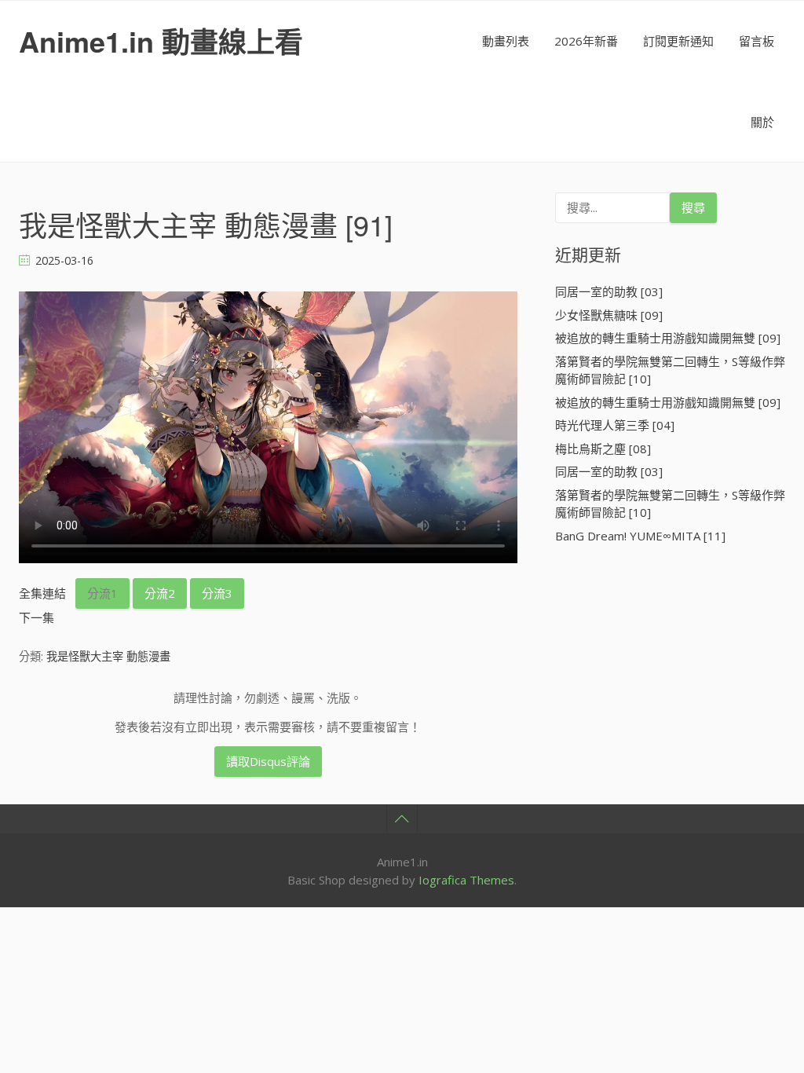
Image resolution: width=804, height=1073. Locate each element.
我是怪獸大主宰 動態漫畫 (108, 656)
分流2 (159, 593)
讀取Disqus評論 (268, 761)
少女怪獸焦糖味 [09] (609, 315)
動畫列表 (505, 41)
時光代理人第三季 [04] (614, 425)
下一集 (36, 617)
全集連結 (42, 593)
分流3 (217, 593)
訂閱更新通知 (678, 41)
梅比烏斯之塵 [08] (603, 448)
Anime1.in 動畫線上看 (161, 40)
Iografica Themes (466, 880)
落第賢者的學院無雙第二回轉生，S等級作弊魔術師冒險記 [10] (670, 370)
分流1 (102, 593)
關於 (762, 122)
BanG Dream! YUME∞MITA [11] (640, 536)
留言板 (756, 41)
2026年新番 (586, 41)
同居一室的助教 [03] (609, 291)
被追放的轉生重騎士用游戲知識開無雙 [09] (667, 338)
